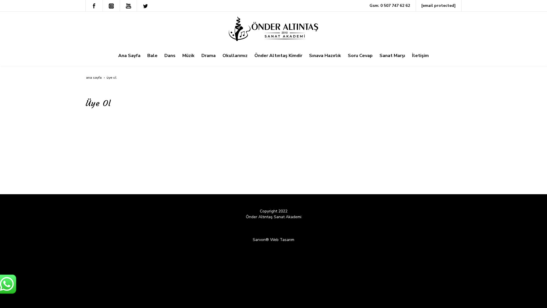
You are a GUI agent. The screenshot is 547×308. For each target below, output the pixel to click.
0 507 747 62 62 (395, 5)
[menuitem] (129, 55)
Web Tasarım (282, 239)
